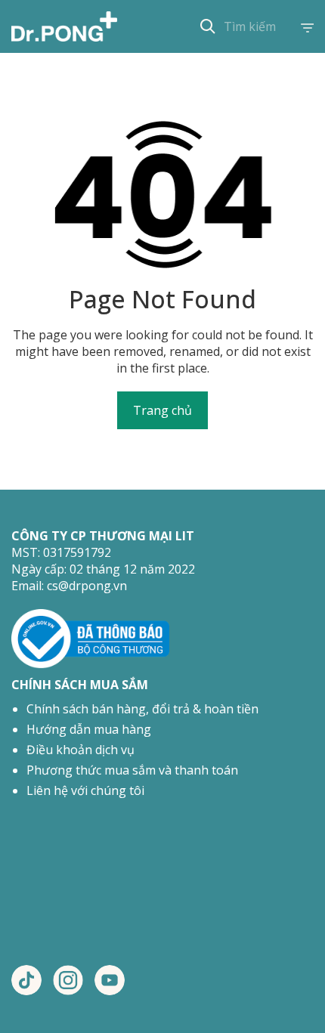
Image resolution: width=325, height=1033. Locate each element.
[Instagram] (68, 980)
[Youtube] (109, 980)
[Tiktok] (26, 980)
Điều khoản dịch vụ (80, 749)
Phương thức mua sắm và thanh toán (132, 770)
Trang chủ (162, 410)
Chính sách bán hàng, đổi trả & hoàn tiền (142, 709)
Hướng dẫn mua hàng (88, 729)
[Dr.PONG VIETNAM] (64, 26)
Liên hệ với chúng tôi (85, 790)
